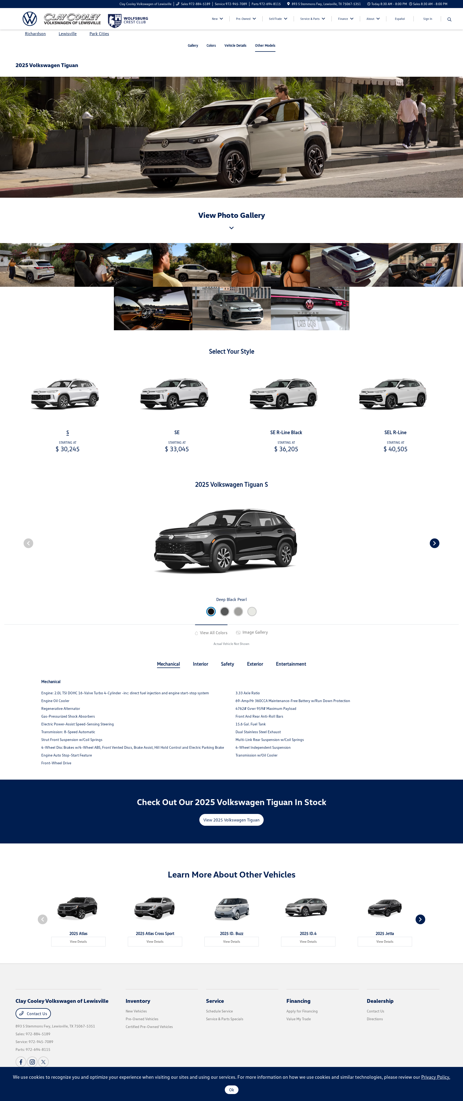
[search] (449, 19)
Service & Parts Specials (224, 1018)
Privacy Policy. (435, 1077)
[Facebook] (21, 1061)
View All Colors (213, 632)
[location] (288, 4)
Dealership (380, 1000)
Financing (298, 1000)
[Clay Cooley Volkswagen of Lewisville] (62, 18)
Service (215, 1000)
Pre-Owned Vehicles (142, 1018)
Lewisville (68, 33)
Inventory (138, 1000)
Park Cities (99, 33)
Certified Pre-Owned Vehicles (149, 1026)
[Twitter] (43, 1061)
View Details (78, 941)
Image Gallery (254, 632)
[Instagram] (32, 1061)
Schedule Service (219, 1011)
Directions (375, 1018)
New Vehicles (136, 1011)
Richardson (35, 33)
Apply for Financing (302, 1011)
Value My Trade (298, 1018)
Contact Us (36, 1013)
